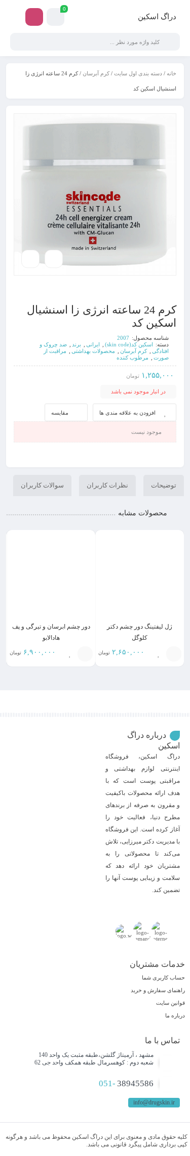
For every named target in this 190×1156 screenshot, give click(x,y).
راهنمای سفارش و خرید (158, 990)
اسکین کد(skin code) (129, 344)
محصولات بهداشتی (93, 351)
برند (76, 344)
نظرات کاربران (107, 485)
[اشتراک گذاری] (54, 259)
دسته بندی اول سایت (138, 73)
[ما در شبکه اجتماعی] (34, 17)
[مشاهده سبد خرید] (55, 18)
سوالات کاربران (42, 485)
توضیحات (163, 485)
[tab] (163, 485)
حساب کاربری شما (163, 977)
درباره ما (175, 1015)
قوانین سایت (170, 1003)
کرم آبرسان (96, 73)
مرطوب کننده (132, 357)
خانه (171, 73)
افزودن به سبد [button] (173, 653)
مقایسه (59, 413)
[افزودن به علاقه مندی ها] (158, 653)
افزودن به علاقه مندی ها (127, 413)
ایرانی (93, 344)
